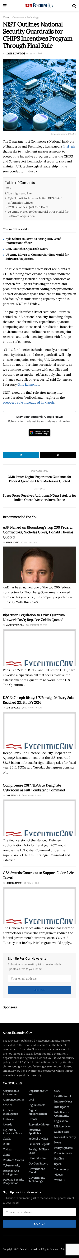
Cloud (6, 1154)
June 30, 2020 (30, 542)
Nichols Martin (14, 883)
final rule (69, 146)
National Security (65, 1137)
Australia (8, 1119)
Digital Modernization (38, 1112)
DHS (31, 1099)
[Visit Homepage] (39, 6)
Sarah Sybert (12, 542)
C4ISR (7, 1138)
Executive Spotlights (35, 1131)
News (57, 1142)
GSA (57, 1090)
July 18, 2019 (32, 883)
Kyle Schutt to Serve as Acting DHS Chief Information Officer (34, 200)
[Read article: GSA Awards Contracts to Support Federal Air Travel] (39, 905)
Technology (61, 1169)
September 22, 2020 (37, 625)
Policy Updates (63, 1147)
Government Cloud (37, 1170)
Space (58, 1164)
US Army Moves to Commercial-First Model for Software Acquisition (38, 214)
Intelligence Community (61, 1113)
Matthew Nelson (15, 625)
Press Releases (63, 1153)
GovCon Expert (38, 1163)
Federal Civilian (38, 1138)
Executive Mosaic (29, 1249)
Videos (58, 1174)
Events (33, 1119)
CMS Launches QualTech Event (28, 207)
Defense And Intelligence (11, 1172)
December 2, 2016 (32, 795)
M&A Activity (62, 1126)
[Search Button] (74, 5)
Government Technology (25, 17)
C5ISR (7, 1144)
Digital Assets (37, 1105)
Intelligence (61, 1107)
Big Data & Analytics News (12, 1131)
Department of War (38, 1092)
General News (37, 1158)
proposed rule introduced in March (28, 402)
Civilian (7, 1149)
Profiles (59, 1158)
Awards (7, 1124)
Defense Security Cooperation (13, 1181)
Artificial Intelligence (10, 1112)
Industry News (63, 1101)
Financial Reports (39, 1144)
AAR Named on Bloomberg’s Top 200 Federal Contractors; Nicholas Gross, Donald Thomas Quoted (38, 532)
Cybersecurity (11, 1165)
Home (6, 17)
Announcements (13, 1099)
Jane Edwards (16, 53)
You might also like (19, 193)
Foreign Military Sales (39, 1151)
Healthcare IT (62, 1096)
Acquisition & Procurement (11, 1092)
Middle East (61, 1131)
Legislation (61, 1121)
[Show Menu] (5, 5)
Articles (7, 1105)
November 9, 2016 (33, 708)
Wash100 (59, 1180)
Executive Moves (39, 1124)
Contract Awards (13, 1160)
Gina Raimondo (28, 384)
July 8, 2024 (36, 53)
